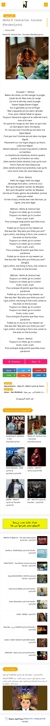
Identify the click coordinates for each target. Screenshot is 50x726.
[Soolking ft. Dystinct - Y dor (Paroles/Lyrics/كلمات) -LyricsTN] (15, 425)
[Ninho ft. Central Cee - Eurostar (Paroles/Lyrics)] (36, 425)
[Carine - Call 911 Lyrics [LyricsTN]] (36, 456)
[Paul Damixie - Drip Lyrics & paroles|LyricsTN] (15, 456)
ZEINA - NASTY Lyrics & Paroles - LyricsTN (13, 502)
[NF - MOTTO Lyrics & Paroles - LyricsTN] (36, 488)
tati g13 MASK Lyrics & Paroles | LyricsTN (22, 674)
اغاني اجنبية (9, 16)
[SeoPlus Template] (6, 718)
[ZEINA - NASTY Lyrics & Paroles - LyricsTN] (15, 488)
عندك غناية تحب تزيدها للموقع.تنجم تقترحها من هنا (25, 524)
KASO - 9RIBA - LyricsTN (26, 614)
